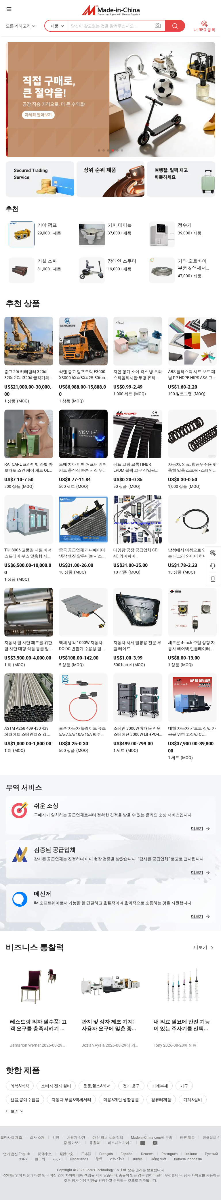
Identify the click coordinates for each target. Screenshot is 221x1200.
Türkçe (137, 1159)
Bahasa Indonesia (188, 1159)
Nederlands (79, 1159)
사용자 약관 (76, 1137)
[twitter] (155, 1142)
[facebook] (142, 1142)
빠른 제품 (187, 1137)
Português (169, 1153)
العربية (57, 1159)
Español (127, 1153)
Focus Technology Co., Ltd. (106, 1169)
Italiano (191, 1153)
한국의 (40, 1159)
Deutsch (147, 1153)
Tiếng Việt (158, 1159)
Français (106, 1153)
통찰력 (94, 1142)
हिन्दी (99, 1159)
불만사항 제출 (11, 1137)
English (24, 1153)
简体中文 (45, 1153)
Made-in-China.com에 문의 (151, 1137)
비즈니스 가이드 (120, 1142)
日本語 (86, 1153)
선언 (55, 1137)
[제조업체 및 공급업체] (111, 10)
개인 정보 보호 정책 (108, 1137)
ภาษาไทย (117, 1159)
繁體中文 (66, 1153)
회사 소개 (37, 1137)
